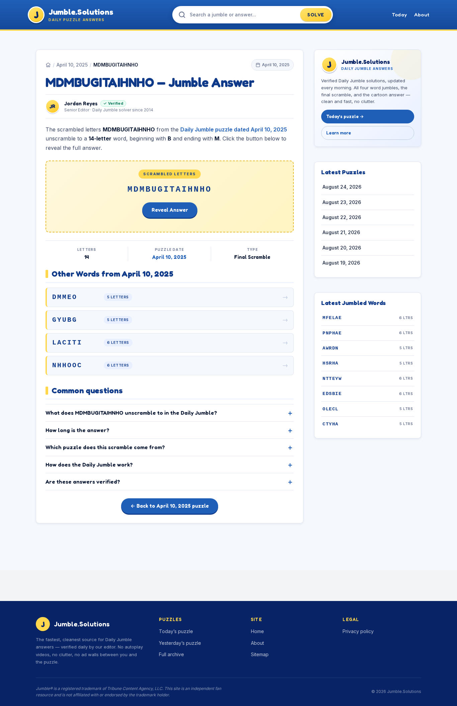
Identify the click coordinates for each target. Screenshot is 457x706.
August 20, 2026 (342, 247)
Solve (315, 14)
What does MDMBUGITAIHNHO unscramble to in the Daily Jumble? (131, 412)
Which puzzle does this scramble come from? (105, 447)
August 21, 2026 (341, 232)
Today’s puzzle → (345, 116)
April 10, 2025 (72, 65)
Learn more (338, 132)
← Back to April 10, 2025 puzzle (169, 506)
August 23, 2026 (342, 202)
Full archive (171, 654)
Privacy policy (358, 631)
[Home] (48, 65)
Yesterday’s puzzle (180, 643)
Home (257, 631)
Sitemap (260, 654)
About (421, 14)
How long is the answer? (77, 430)
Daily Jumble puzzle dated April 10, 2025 (233, 129)
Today (399, 14)
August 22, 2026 (342, 217)
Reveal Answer (170, 210)
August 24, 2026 (342, 187)
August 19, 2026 (341, 263)
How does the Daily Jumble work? (89, 464)
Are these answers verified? (82, 481)
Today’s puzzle (176, 631)
